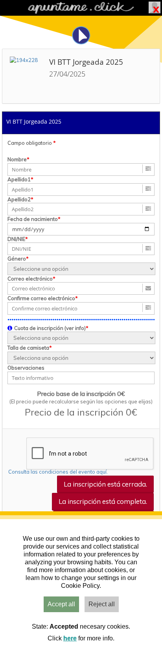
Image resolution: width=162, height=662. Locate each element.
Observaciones (25, 368)
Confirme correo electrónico (41, 298)
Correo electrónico (30, 278)
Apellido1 (19, 179)
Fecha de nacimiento (32, 219)
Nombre (17, 159)
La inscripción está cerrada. (105, 484)
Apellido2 (19, 199)
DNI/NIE (16, 239)
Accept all (61, 604)
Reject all (101, 604)
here (70, 638)
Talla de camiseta (28, 348)
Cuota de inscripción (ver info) (50, 328)
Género (16, 258)
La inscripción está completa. (103, 501)
